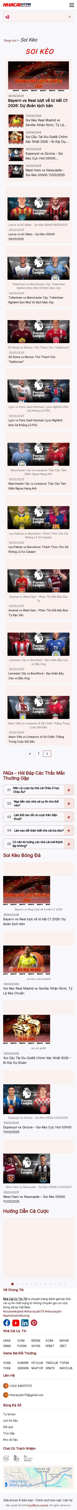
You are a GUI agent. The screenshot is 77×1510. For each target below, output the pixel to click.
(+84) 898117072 (20, 1385)
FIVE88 (22, 1346)
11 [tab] (60, 1284)
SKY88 (35, 1346)
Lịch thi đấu (10, 1420)
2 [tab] (17, 1284)
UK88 (6, 1340)
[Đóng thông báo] (70, 17)
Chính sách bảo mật (48, 1500)
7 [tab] (41, 1284)
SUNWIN (22, 1362)
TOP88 (64, 1362)
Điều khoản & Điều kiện (18, 1500)
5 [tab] (31, 1284)
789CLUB (52, 1362)
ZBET (63, 1346)
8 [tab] (46, 1284)
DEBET (50, 1346)
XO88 (49, 1340)
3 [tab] (22, 1284)
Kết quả (8, 1427)
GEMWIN (23, 1368)
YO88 (7, 1368)
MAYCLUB (66, 1368)
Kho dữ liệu (10, 1439)
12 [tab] (65, 1284)
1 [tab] (12, 1284)
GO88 (7, 1362)
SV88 (21, 1340)
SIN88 (7, 1346)
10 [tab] (55, 1284)
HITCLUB (37, 1362)
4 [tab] (27, 1284)
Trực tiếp (9, 1433)
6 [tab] (36, 1284)
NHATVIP (37, 1368)
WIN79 (50, 1368)
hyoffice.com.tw (38, 1505)
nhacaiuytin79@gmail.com (26, 1395)
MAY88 (64, 1340)
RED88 (35, 1340)
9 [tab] (50, 1284)
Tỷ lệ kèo (9, 1414)
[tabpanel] (38, 1248)
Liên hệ (67, 1500)
